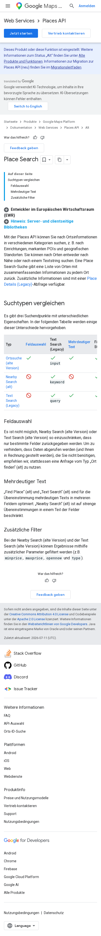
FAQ (7, 716)
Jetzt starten (21, 33)
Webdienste (13, 776)
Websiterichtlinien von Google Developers (57, 624)
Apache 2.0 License (31, 619)
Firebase (10, 869)
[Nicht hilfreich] (42, 137)
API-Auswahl (14, 723)
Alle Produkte (14, 893)
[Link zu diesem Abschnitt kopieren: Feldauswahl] (36, 422)
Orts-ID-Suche (15, 731)
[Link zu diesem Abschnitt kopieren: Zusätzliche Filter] (47, 530)
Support (10, 814)
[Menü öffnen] (8, 6)
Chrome (10, 861)
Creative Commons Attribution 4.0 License (38, 614)
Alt (87, 127)
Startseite (10, 122)
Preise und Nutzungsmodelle (26, 798)
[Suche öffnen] (72, 6)
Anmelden (87, 6)
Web (7, 769)
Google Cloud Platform (21, 877)
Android (10, 753)
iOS (6, 761)
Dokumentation (21, 127)
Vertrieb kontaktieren (66, 33)
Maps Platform (54, 6)
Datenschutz (54, 913)
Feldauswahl (36, 344)
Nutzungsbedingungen (21, 822)
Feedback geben (24, 148)
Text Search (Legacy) (12, 400)
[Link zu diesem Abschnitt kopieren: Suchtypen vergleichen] (69, 304)
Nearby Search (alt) (11, 382)
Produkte (30, 122)
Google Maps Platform (59, 122)
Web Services (19, 21)
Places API (54, 21)
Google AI (11, 885)
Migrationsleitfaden (66, 67)
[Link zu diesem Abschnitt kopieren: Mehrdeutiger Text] (51, 482)
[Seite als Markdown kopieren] (59, 160)
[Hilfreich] (35, 137)
